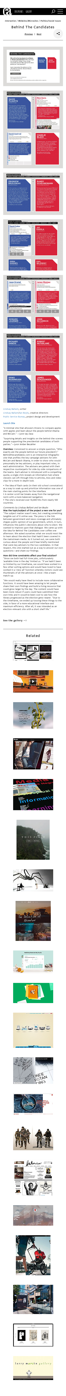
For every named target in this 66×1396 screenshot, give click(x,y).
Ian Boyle (24, 412)
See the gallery (13, 620)
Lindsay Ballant (11, 409)
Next (39, 34)
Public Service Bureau (14, 416)
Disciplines (19, 11)
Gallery (29, 11)
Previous (29, 34)
